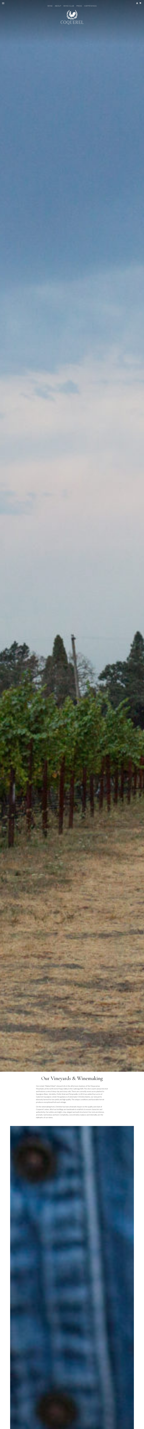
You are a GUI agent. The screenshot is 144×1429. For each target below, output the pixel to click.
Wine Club (68, 6)
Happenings (90, 6)
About (58, 6)
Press (79, 6)
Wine (50, 6)
